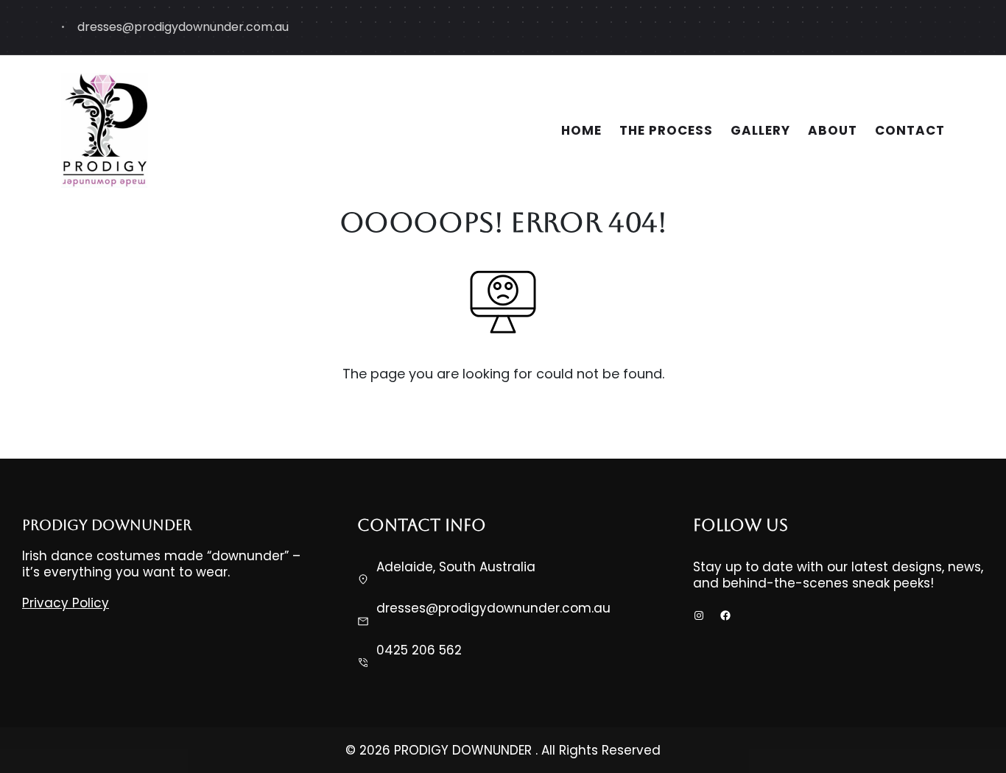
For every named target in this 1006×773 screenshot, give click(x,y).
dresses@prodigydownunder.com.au (493, 608)
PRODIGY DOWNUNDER (106, 525)
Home (581, 130)
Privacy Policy (65, 603)
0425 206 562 (419, 650)
